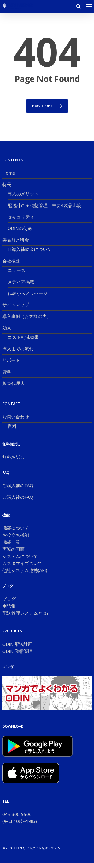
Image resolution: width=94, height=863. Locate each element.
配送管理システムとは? (25, 613)
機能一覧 (11, 542)
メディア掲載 (21, 282)
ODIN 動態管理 (17, 651)
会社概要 (11, 261)
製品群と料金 (15, 240)
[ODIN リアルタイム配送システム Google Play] (37, 759)
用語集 (9, 606)
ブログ (9, 599)
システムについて (20, 556)
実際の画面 (13, 549)
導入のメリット (23, 194)
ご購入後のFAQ (17, 497)
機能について (15, 528)
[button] (89, 6)
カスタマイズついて (22, 563)
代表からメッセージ (28, 293)
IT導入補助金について (30, 249)
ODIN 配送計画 (17, 644)
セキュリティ (21, 217)
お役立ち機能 (15, 535)
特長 (6, 184)
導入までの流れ (17, 349)
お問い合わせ (15, 417)
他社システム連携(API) (24, 570)
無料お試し (13, 457)
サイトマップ (15, 305)
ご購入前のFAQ (17, 486)
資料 (6, 372)
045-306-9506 (17, 814)
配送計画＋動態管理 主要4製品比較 (44, 205)
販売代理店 (13, 383)
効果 (6, 328)
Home (8, 173)
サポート (11, 360)
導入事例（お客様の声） (26, 316)
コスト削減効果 (23, 337)
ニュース (16, 270)
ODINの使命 (20, 228)
